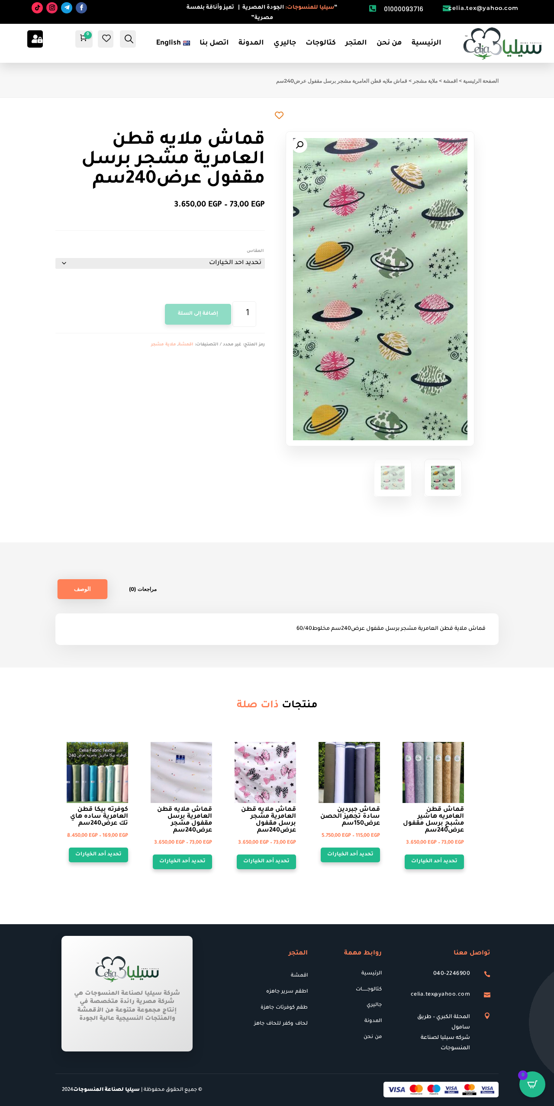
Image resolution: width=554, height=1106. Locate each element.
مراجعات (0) (143, 589)
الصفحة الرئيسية (481, 80)
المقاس (255, 251)
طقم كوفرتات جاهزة (284, 1008)
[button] (299, 145)
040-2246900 (451, 974)
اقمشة (450, 80)
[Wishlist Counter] (106, 38)
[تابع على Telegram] (66, 7)
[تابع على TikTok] (37, 7)
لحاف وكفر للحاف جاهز (281, 1024)
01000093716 (403, 9)
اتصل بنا (214, 43)
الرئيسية (426, 43)
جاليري (285, 43)
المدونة (251, 43)
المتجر (356, 43)
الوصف (82, 589)
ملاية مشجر (425, 80)
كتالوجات (321, 43)
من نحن (389, 43)
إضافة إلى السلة (198, 314)
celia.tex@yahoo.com (483, 7)
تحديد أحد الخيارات (98, 855)
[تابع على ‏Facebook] (81, 7)
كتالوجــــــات (369, 990)
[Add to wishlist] (279, 115)
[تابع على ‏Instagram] (52, 7)
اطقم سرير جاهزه (287, 992)
